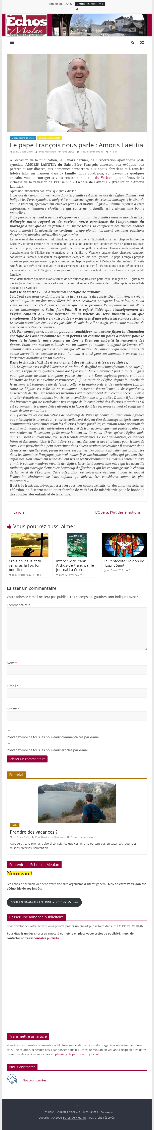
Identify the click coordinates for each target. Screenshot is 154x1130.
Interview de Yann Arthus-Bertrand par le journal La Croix (75, 565)
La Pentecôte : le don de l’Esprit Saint (124, 563)
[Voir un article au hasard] (142, 42)
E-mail (13, 686)
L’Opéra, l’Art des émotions (120, 512)
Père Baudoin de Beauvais (50, 837)
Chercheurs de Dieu (23, 138)
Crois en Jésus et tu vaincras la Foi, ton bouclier (25, 565)
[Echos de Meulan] (77, 16)
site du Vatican (101, 177)
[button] (10, 987)
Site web (13, 709)
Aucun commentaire (91, 151)
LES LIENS (49, 1112)
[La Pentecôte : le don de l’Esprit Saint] (124, 535)
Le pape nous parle (49, 138)
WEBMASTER (90, 1112)
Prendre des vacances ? (34, 832)
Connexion (106, 1112)
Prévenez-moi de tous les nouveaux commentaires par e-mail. (53, 737)
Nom (12, 663)
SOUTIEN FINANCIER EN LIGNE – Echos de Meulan (44, 902)
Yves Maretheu (47, 151)
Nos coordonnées (35, 1080)
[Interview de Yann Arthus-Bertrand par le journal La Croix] (77, 535)
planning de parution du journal (77, 1054)
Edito (14, 825)
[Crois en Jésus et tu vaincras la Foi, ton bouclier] (30, 535)
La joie (16, 512)
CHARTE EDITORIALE (68, 1112)
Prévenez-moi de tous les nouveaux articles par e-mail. (48, 750)
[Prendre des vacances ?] (77, 784)
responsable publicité (44, 938)
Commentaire (18, 605)
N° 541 (113, 151)
